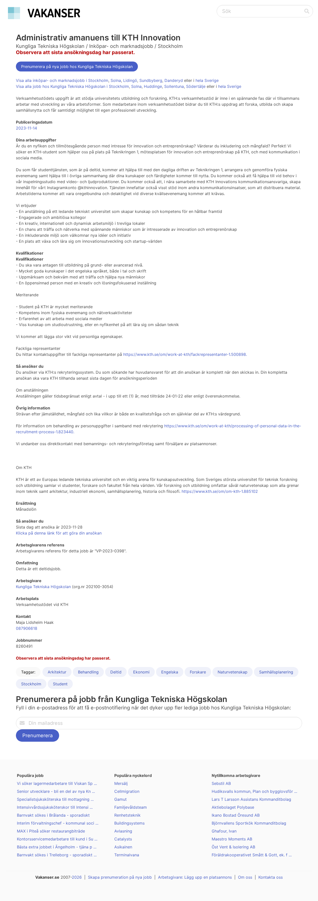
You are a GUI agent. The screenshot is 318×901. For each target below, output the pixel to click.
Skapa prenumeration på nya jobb (120, 877)
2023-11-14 (26, 128)
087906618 (26, 628)
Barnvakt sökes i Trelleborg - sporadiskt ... (57, 854)
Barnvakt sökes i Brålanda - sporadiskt (53, 815)
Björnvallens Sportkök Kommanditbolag (249, 823)
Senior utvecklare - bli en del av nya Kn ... (56, 791)
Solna (116, 80)
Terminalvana (126, 854)
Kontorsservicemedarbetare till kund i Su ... (57, 838)
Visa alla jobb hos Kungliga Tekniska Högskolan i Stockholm (72, 86)
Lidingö (130, 80)
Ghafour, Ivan (224, 831)
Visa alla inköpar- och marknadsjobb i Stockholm (62, 80)
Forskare (198, 671)
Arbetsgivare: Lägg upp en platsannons (195, 877)
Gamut (120, 799)
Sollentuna (174, 86)
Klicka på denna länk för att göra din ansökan (59, 533)
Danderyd (173, 80)
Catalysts (123, 838)
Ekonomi (141, 671)
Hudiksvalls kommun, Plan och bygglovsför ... (254, 791)
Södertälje (195, 86)
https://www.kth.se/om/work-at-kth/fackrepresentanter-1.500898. (185, 354)
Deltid (115, 671)
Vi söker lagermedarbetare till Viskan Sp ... (57, 783)
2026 (77, 877)
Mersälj (121, 783)
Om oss (245, 877)
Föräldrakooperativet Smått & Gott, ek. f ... (252, 854)
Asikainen (123, 846)
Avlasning (123, 831)
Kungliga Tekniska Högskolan (43, 586)
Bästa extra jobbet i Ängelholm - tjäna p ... (56, 846)
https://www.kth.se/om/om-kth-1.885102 (220, 491)
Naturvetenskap (232, 671)
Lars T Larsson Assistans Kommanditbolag (251, 799)
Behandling (88, 671)
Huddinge (153, 86)
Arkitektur (57, 671)
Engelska (169, 671)
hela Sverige (207, 80)
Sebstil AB (221, 783)
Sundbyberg (150, 80)
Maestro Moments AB (232, 838)
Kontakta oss (270, 877)
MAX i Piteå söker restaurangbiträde (51, 831)
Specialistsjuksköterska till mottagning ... (55, 799)
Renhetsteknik (127, 815)
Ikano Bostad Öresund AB (236, 815)
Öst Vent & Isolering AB (233, 846)
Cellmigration (126, 791)
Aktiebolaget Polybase (233, 807)
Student (60, 683)
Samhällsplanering (276, 671)
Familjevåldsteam (130, 807)
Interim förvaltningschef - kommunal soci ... (57, 823)
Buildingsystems (129, 823)
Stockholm (31, 683)
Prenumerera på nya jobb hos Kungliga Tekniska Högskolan (77, 66)
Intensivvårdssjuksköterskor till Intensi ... (55, 807)
